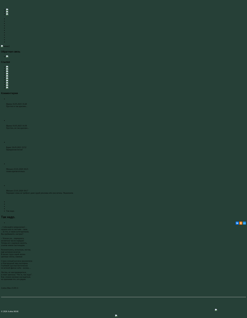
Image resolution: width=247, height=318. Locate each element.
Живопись (10, 23)
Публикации (11, 37)
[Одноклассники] (240, 223)
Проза (8, 30)
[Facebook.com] (11, 69)
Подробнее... (11, 111)
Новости (10, 42)
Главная (9, 19)
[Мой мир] (11, 85)
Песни (9, 33)
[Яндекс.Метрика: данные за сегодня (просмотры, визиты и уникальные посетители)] (123, 316)
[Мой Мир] (244, 223)
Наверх (4, 300)
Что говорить (13, 163)
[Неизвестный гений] (16, 83)
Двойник (10, 185)
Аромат (10, 98)
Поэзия (9, 28)
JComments (123, 295)
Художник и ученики (15, 35)
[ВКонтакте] (237, 223)
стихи (8, 223)
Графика (10, 26)
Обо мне (10, 21)
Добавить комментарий (11, 292)
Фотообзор (11, 39)
